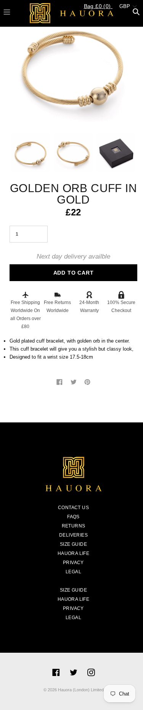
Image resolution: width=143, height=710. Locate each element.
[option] (73, 68)
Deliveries (73, 535)
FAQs (73, 516)
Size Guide (73, 544)
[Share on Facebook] (60, 381)
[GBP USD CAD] (126, 8)
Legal (73, 571)
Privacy (73, 562)
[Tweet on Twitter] (74, 381)
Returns (73, 526)
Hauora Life (73, 553)
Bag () (98, 6)
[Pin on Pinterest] (87, 381)
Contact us (73, 507)
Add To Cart (73, 273)
